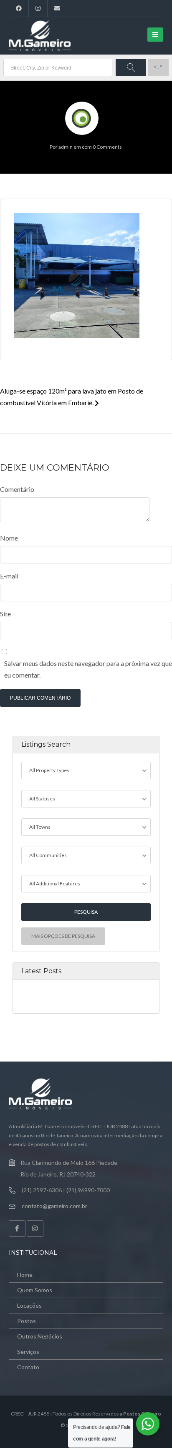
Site (5, 614)
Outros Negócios (39, 1336)
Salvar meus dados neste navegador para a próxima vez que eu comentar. (88, 669)
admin (65, 147)
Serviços (28, 1351)
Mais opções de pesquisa (63, 936)
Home (25, 1274)
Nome (9, 538)
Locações (29, 1305)
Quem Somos (34, 1289)
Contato (28, 1367)
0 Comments (107, 147)
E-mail (9, 576)
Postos (26, 1320)
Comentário (17, 489)
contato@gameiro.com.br (54, 1205)
